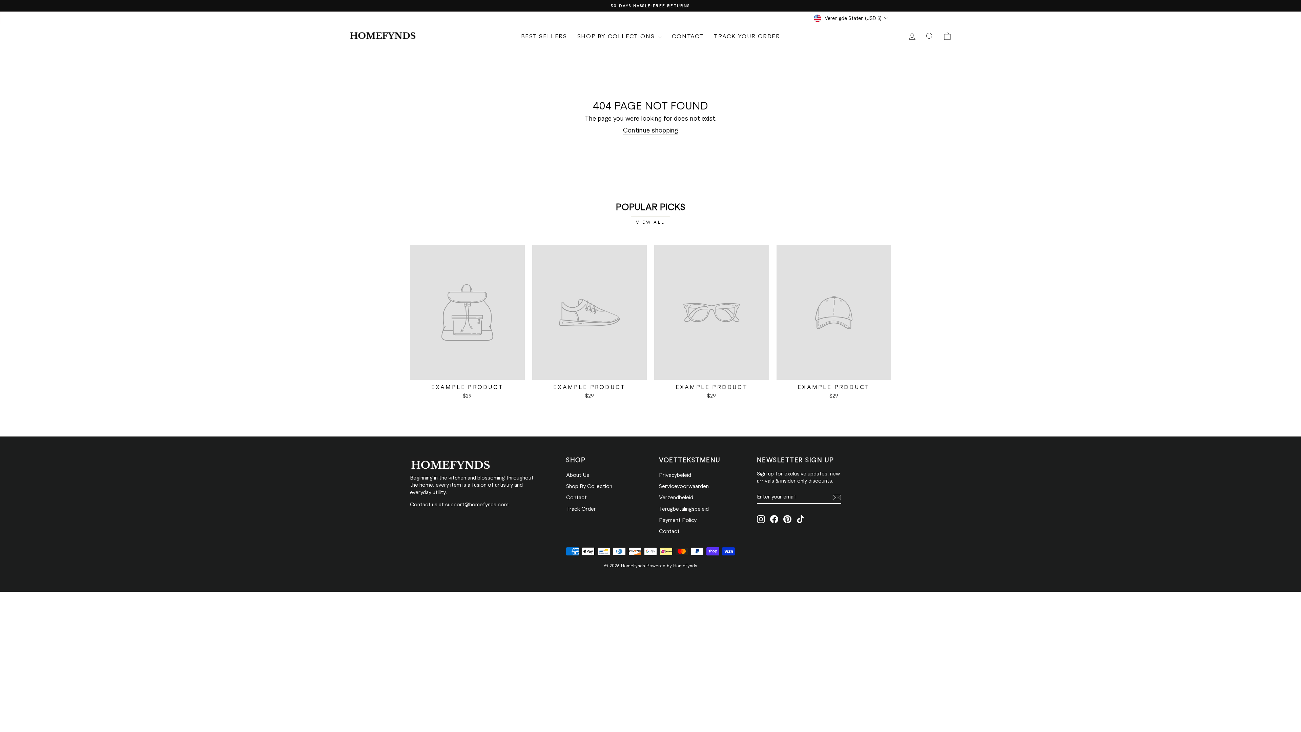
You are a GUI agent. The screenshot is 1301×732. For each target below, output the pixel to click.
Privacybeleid (675, 474)
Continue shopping (650, 130)
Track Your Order (747, 36)
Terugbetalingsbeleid (684, 508)
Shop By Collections (617, 36)
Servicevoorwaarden (684, 485)
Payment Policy (678, 519)
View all (650, 222)
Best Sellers (544, 36)
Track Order (581, 508)
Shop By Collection (589, 485)
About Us (577, 474)
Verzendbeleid (676, 497)
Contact (688, 36)
